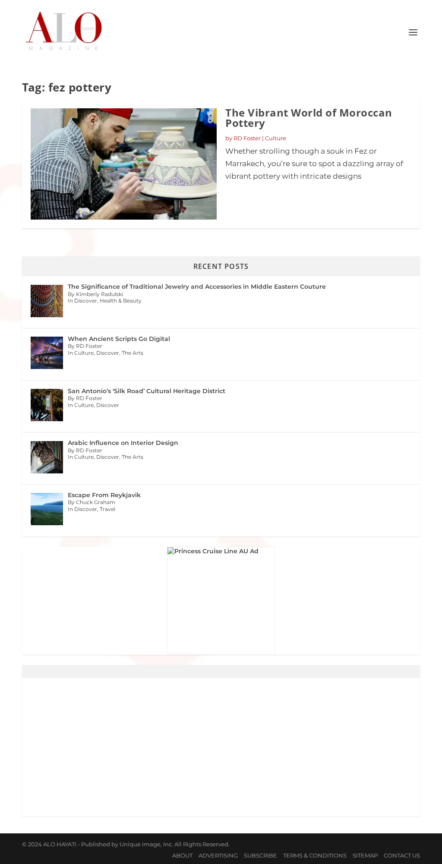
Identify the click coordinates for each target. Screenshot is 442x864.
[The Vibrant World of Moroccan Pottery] (124, 164)
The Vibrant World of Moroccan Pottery (308, 117)
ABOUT (182, 855)
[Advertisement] (221, 747)
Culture (275, 138)
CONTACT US (402, 855)
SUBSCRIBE (260, 855)
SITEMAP (365, 855)
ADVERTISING (218, 855)
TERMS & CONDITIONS (315, 855)
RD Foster (247, 138)
